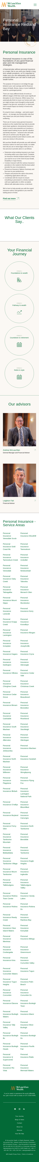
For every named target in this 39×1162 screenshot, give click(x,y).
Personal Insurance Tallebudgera (8, 882)
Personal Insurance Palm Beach (26, 981)
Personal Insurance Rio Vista (8, 1068)
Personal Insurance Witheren (7, 769)
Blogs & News (19, 1120)
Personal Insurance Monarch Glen (26, 589)
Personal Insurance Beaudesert (25, 694)
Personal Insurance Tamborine (24, 850)
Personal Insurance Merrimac (7, 939)
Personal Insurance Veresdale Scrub (9, 536)
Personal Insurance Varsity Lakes (27, 896)
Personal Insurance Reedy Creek (10, 917)
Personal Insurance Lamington (7, 632)
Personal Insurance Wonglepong (25, 769)
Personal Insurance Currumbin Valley (27, 960)
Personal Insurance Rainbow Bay (25, 917)
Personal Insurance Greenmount (25, 949)
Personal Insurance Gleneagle (24, 662)
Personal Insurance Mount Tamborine (10, 871)
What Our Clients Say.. (19, 219)
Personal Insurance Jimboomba (7, 748)
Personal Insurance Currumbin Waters (10, 971)
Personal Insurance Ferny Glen (9, 826)
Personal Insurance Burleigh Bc (10, 1035)
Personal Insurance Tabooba (24, 579)
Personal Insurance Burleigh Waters (10, 1014)
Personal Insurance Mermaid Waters (27, 1068)
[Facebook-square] (15, 1109)
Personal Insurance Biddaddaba (8, 850)
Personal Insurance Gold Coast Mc (9, 546)
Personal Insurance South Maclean (9, 726)
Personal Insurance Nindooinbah (25, 568)
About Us (20, 1127)
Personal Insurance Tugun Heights (10, 981)
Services (19, 1130)
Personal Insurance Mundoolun (25, 600)
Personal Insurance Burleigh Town (28, 1003)
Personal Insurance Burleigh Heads (10, 1046)
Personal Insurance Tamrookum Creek (10, 557)
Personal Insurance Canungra (24, 815)
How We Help (19, 1134)
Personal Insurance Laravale (7, 611)
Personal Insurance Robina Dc (27, 906)
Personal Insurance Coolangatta (8, 949)
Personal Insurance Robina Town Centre (10, 896)
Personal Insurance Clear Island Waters (9, 928)
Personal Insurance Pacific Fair (27, 1046)
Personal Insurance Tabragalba (7, 589)
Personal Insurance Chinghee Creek (9, 683)
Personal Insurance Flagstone (7, 780)
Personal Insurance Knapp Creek (10, 621)
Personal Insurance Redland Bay (19, 24)
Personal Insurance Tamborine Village (10, 861)
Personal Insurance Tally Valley (9, 1024)
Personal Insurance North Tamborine (27, 826)
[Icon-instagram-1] (19, 1109)
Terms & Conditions (27, 1154)
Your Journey (19, 1116)
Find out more (9, 198)
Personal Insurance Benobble (24, 836)
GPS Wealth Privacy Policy (13, 1154)
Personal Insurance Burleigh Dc (28, 1035)
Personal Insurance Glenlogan (24, 737)
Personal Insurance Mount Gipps (10, 600)
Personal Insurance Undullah (24, 557)
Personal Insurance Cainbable (7, 716)
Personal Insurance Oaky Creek (9, 579)
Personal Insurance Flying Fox (27, 780)
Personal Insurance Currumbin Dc (26, 992)
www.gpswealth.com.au (28, 1150)
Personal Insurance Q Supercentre (8, 1057)
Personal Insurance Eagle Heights (27, 861)
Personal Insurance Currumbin (7, 992)
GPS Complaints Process (10, 1144)
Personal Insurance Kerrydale (24, 928)
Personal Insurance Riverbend (24, 716)
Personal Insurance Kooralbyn (24, 621)
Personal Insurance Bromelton (24, 705)
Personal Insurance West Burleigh (26, 1024)
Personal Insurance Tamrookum (25, 546)
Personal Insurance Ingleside (24, 871)
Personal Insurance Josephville (25, 643)
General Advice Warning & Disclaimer (24, 1142)
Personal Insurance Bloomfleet (24, 804)
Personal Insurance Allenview (7, 737)
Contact (19, 1123)
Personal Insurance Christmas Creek (27, 683)
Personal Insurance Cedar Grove (10, 694)
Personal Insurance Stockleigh (24, 726)
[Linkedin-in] (23, 1109)
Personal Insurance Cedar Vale (27, 673)
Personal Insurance (19, 52)
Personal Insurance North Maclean (9, 759)
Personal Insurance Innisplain (7, 643)
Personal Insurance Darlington (7, 662)
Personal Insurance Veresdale (7, 568)
